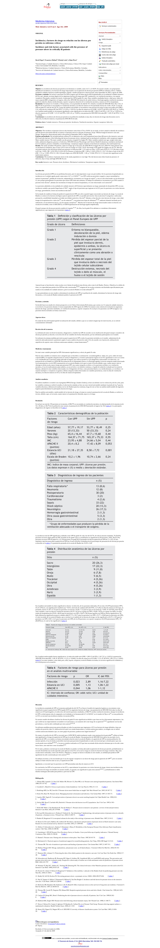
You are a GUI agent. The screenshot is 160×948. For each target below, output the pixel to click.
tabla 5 (64, 621)
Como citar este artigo (109, 55)
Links (53, 783)
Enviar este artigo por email (110, 64)
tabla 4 (48, 543)
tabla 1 (67, 210)
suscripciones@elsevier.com (80, 946)
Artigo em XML (106, 49)
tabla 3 (64, 408)
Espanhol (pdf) (106, 46)
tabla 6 (38, 660)
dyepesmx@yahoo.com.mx (56, 924)
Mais (102, 76)
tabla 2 (108, 406)
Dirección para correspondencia (45, 74)
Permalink (104, 82)
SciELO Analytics (107, 39)
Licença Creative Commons (110, 938)
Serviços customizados (109, 26)
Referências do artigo (108, 52)
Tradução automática (108, 61)
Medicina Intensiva (44, 21)
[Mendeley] (100, 76)
